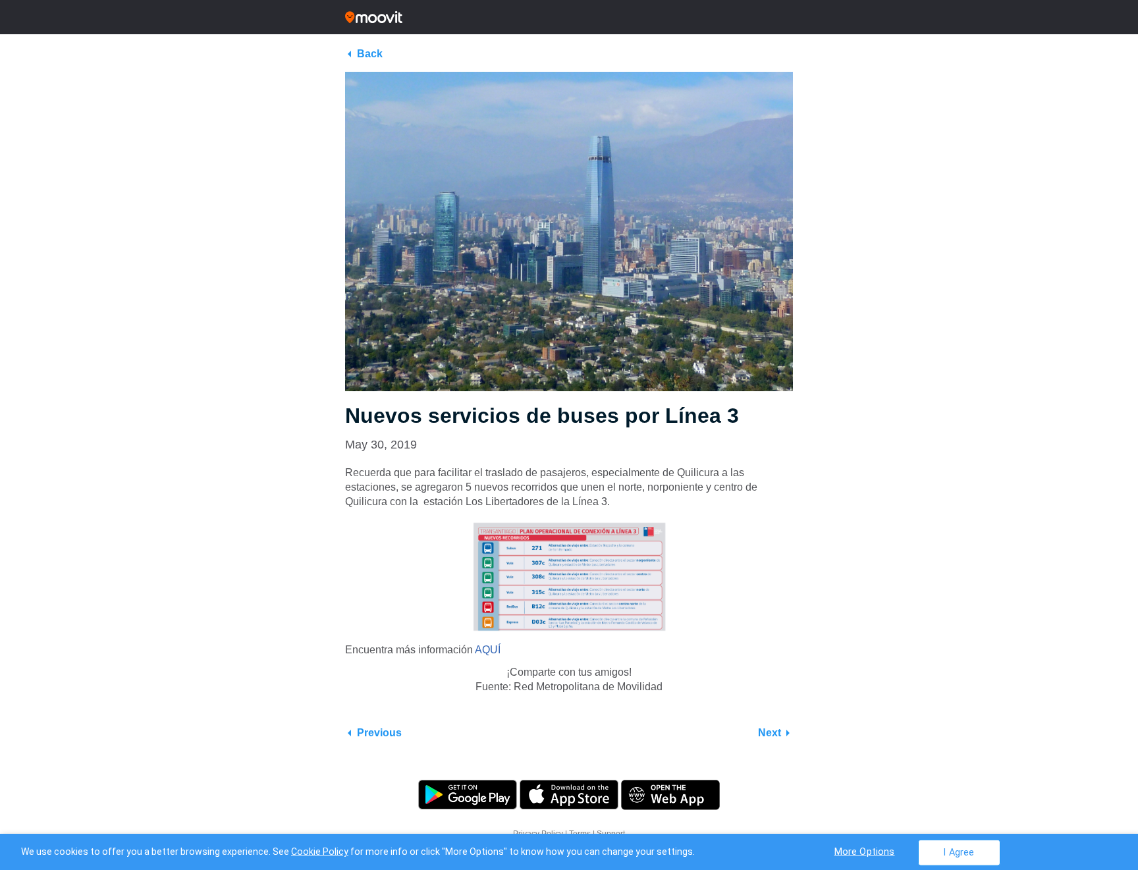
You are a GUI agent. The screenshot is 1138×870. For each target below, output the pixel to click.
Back (370, 53)
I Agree (958, 851)
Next (769, 732)
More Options (864, 851)
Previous (379, 732)
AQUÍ (488, 649)
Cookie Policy (319, 851)
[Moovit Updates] (569, 17)
